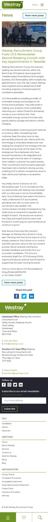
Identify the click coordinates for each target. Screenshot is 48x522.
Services (5, 449)
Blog (4, 463)
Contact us (6, 452)
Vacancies (6, 431)
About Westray (8, 445)
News (4, 460)
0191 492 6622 (10, 341)
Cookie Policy (7, 488)
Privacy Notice (8, 474)
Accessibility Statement (12, 481)
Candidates (6, 423)
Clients (5, 427)
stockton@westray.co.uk (16, 373)
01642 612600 (10, 370)
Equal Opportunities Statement (15, 485)
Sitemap (5, 496)
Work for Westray (9, 456)
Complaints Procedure (11, 478)
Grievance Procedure (11, 492)
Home (4, 442)
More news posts (34, 15)
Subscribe (9, 408)
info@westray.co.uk (13, 344)
